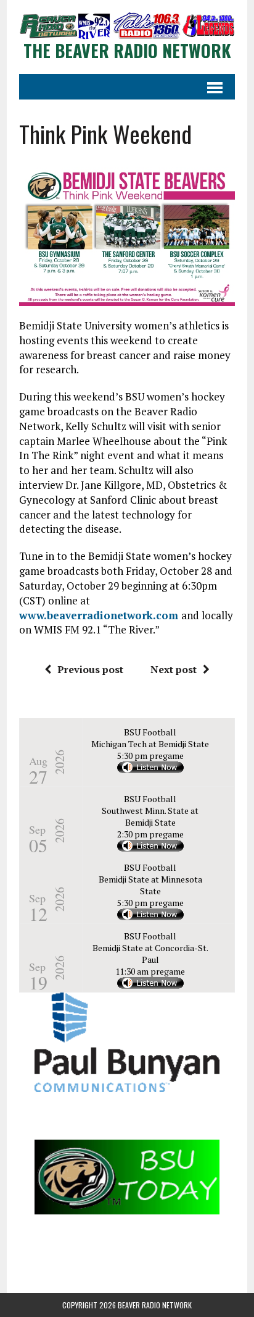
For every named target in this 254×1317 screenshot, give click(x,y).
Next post (173, 669)
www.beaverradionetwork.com (100, 615)
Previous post (90, 669)
